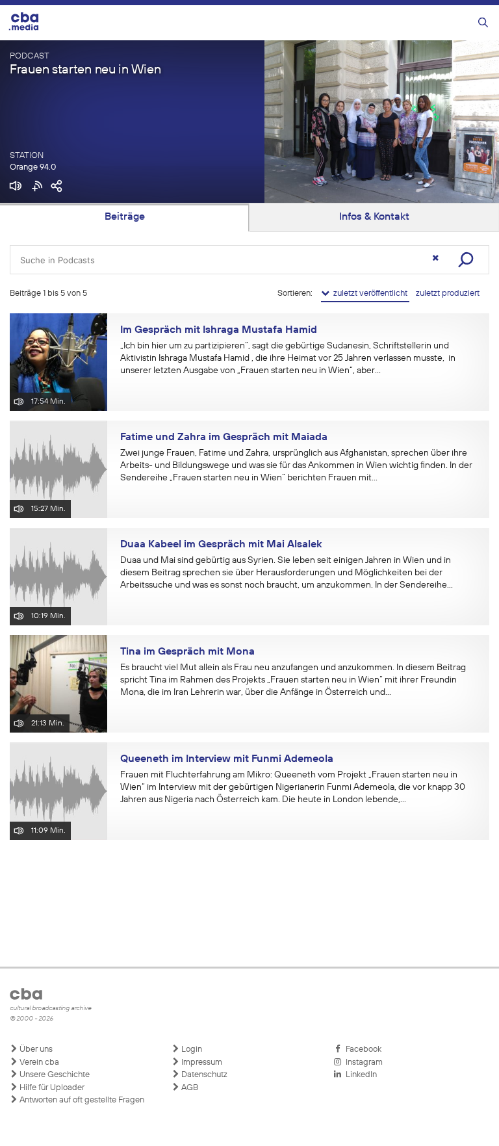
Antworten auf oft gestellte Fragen (81, 1100)
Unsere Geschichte (54, 1075)
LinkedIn (359, 1075)
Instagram (362, 1062)
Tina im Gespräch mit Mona (187, 652)
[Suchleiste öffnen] (483, 23)
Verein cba (38, 1062)
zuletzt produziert (448, 293)
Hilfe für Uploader (51, 1088)
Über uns (35, 1049)
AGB (188, 1088)
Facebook (361, 1049)
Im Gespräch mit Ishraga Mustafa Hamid (218, 330)
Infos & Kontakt (374, 217)
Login (190, 1049)
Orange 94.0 (33, 167)
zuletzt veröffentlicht (369, 293)
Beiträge (125, 217)
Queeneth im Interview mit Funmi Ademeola (226, 759)
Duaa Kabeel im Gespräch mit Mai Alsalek (221, 545)
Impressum (200, 1062)
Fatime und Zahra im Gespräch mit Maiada (223, 437)
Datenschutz (203, 1075)
